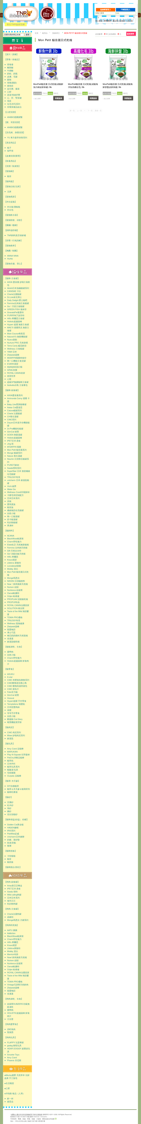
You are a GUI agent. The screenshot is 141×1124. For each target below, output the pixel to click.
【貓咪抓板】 (10, 850)
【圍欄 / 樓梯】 (11, 225)
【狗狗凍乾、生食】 (13, 998)
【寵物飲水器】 (11, 214)
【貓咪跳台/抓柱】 (12, 867)
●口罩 (7, 1088)
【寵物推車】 (10, 245)
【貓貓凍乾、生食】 (13, 646)
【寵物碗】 (9, 171)
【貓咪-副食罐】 (12, 390)
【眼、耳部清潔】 (12, 122)
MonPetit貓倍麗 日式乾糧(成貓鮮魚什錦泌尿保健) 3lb (48, 85)
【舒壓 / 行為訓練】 (13, 240)
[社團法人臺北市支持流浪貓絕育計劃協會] (47, 25)
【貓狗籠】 (9, 181)
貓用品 (45, 33)
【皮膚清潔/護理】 (12, 155)
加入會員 (98, 20)
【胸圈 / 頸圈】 (11, 250)
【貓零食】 (9, 668)
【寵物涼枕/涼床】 (12, 186)
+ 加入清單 (37, 98)
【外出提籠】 (10, 201)
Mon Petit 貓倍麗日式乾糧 (75, 33)
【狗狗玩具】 (10, 1037)
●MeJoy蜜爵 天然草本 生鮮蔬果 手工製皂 (16, 1077)
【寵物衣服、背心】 (13, 263)
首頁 (36, 33)
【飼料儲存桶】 (11, 230)
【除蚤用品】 (10, 160)
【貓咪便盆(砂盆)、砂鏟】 (16, 819)
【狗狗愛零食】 (11, 1024)
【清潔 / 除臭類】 (12, 165)
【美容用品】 (10, 142)
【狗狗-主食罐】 (12, 908)
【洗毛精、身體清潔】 (14, 132)
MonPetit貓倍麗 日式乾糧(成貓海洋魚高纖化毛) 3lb (83, 85)
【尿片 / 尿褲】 (11, 54)
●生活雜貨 (9, 1083)
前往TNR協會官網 (16, 24)
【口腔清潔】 (10, 111)
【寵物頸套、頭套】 (13, 219)
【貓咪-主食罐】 (12, 278)
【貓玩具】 (9, 743)
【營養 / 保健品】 (12, 59)
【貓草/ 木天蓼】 (12, 780)
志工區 (130, 20)
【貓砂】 (8, 797)
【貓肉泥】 (9, 727)
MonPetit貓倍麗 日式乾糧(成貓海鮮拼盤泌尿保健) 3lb (118, 85)
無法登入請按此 (119, 20)
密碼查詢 (107, 20)
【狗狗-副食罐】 (12, 881)
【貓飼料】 (9, 530)
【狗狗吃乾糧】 (11, 925)
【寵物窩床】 (10, 196)
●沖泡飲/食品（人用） (14, 1093)
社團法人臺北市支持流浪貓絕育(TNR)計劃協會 (26, 1114)
